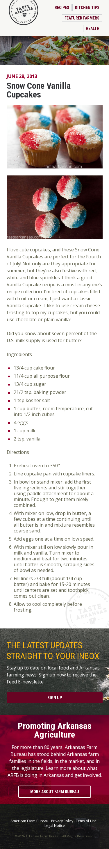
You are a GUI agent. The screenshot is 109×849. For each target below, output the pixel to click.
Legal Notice (54, 825)
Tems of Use (86, 821)
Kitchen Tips (87, 7)
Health (92, 28)
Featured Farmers (82, 18)
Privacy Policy (62, 821)
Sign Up (54, 697)
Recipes (62, 7)
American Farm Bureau (29, 821)
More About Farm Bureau (54, 791)
